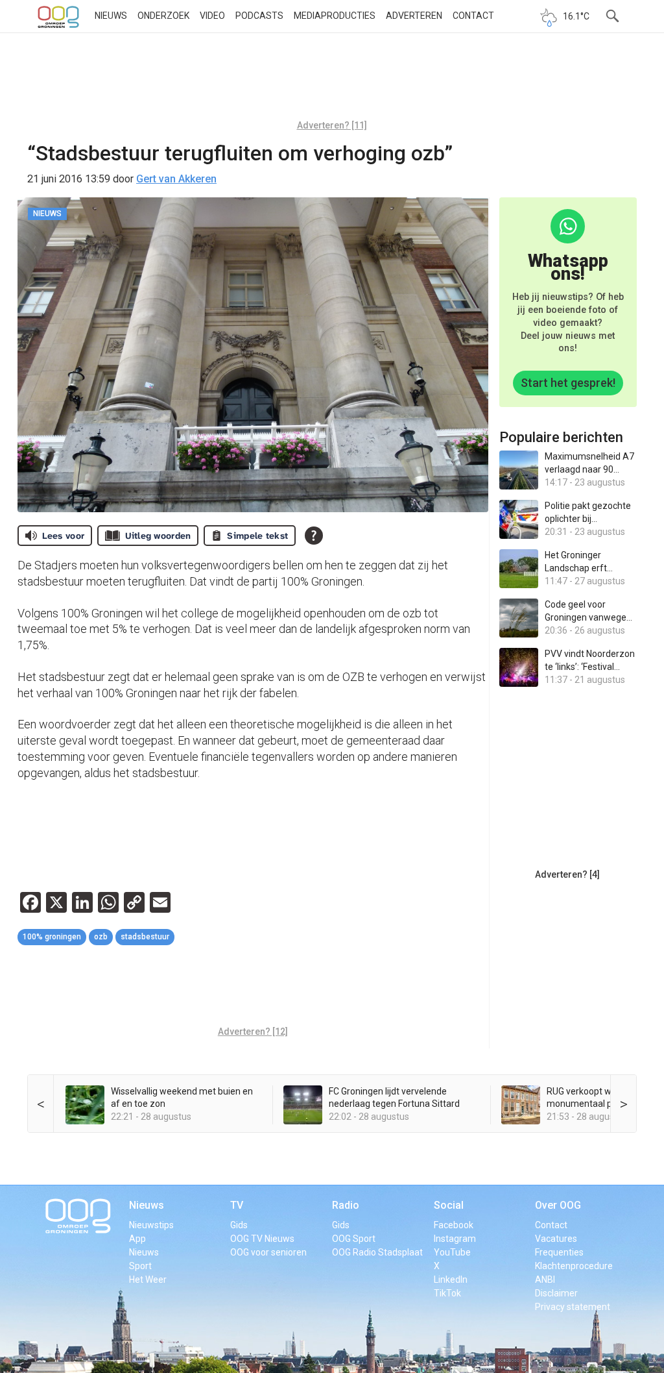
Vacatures (556, 1238)
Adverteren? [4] (567, 874)
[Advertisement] (332, 81)
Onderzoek (163, 15)
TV (236, 1205)
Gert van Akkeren (176, 179)
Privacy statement (572, 1307)
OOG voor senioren (268, 1252)
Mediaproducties (334, 15)
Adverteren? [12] (253, 1031)
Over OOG (558, 1205)
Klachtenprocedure (574, 1266)
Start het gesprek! (568, 383)
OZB (101, 936)
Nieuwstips (151, 1225)
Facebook (453, 1225)
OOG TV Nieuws (262, 1238)
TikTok (447, 1293)
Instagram (455, 1238)
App (137, 1238)
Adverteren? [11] (332, 125)
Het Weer (148, 1279)
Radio (345, 1205)
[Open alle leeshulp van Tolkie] (314, 535)
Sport (140, 1266)
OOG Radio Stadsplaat (377, 1252)
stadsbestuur (145, 936)
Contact (473, 15)
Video (212, 15)
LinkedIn (451, 1279)
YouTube (452, 1252)
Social (449, 1205)
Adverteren (414, 15)
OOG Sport (353, 1238)
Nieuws (111, 15)
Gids (239, 1225)
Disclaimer (556, 1293)
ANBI (545, 1279)
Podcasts (259, 15)
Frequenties (559, 1252)
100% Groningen (52, 936)
